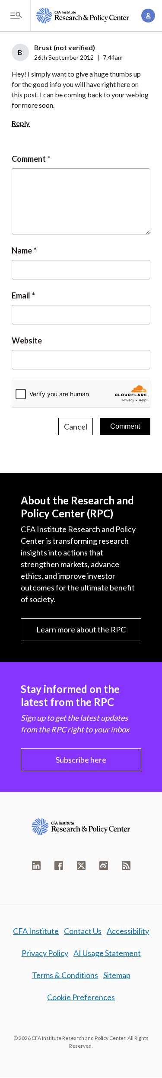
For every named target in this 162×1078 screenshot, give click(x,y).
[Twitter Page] (81, 865)
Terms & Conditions (65, 975)
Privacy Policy (45, 953)
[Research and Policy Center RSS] (126, 865)
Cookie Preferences (81, 997)
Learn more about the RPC (81, 629)
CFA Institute (36, 931)
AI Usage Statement (107, 953)
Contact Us (83, 931)
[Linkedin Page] (36, 865)
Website (27, 340)
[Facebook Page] (58, 865)
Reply (21, 123)
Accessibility (128, 931)
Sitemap (116, 975)
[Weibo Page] (103, 865)
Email (21, 295)
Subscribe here (81, 759)
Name (22, 250)
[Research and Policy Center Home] (82, 16)
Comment (29, 159)
